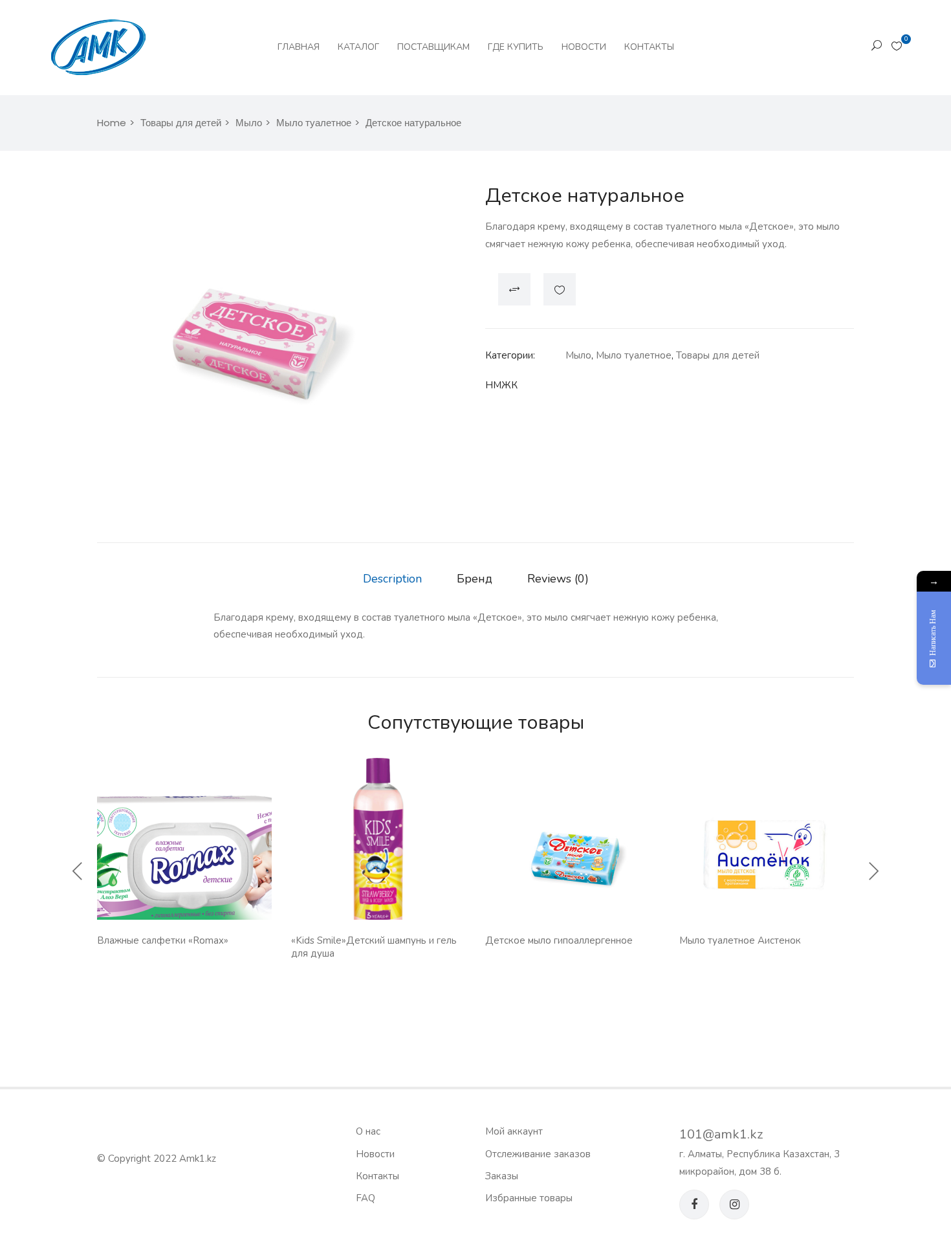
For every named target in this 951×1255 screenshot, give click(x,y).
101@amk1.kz (721, 1134)
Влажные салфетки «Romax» (162, 940)
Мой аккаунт (514, 1131)
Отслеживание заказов (538, 1154)
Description (392, 578)
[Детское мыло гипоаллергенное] (572, 855)
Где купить (515, 47)
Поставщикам (433, 47)
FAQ (365, 1198)
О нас (368, 1131)
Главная (299, 47)
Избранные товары (529, 1198)
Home (111, 122)
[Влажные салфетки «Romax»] (184, 869)
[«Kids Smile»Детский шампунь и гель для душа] (378, 845)
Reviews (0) (558, 578)
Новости (584, 47)
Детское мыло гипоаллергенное (559, 940)
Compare (514, 289)
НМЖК (501, 385)
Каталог (358, 47)
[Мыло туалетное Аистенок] (766, 855)
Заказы (501, 1176)
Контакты (649, 47)
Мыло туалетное (313, 122)
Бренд (474, 578)
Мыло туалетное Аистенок (740, 940)
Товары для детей (180, 122)
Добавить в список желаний (559, 289)
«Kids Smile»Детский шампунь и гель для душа (374, 947)
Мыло (248, 122)
